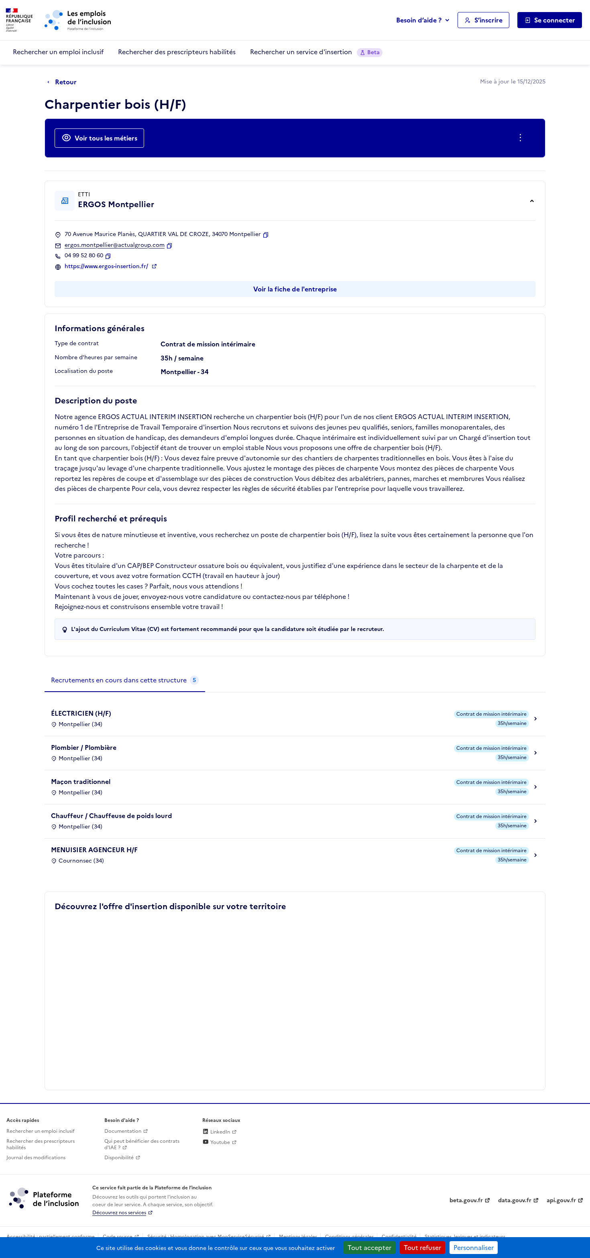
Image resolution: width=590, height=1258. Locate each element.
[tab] (125, 680)
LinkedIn (219, 1132)
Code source (117, 1236)
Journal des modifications (35, 1157)
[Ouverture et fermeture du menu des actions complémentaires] (522, 138)
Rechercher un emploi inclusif (58, 52)
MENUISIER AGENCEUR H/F (94, 850)
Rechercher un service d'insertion (315, 52)
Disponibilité (119, 1157)
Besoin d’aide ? (418, 20)
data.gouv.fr (514, 1200)
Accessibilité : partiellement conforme (50, 1236)
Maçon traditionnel (80, 781)
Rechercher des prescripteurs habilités (177, 52)
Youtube (219, 1142)
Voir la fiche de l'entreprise (295, 289)
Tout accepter (369, 1247)
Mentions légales (298, 1236)
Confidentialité (399, 1236)
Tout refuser (422, 1247)
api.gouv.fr (561, 1200)
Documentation (122, 1131)
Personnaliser (474, 1247)
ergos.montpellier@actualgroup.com (115, 245)
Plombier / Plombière (83, 747)
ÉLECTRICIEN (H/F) (81, 713)
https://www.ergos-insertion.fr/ (107, 267)
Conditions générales (349, 1236)
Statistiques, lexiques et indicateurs (465, 1236)
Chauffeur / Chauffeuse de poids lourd (111, 815)
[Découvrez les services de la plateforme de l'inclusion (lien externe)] (44, 1197)
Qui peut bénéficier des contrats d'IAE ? (141, 1145)
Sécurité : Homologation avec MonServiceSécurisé (205, 1236)
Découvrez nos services (119, 1212)
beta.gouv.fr (466, 1200)
